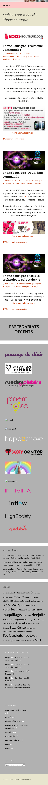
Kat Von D (23, 610)
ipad (13, 286)
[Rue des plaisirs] (23, 383)
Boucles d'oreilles (8, 597)
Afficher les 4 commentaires (16, 309)
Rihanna (20, 623)
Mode (7, 744)
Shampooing (8, 631)
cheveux (18, 597)
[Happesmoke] (24, 439)
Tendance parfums (25, 631)
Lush (35, 609)
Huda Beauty (11, 609)
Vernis (36, 636)
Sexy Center (18, 627)
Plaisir (7, 748)
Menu (5, 5)
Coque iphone (29, 597)
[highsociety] (18, 516)
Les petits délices (12, 740)
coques (22, 56)
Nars (29, 615)
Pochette (13, 623)
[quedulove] (18, 528)
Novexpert (8, 619)
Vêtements (23, 641)
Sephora (6, 628)
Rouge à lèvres (31, 623)
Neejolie (38, 614)
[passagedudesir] (24, 354)
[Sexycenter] (24, 452)
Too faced (10, 635)
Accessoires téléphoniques (32, 180)
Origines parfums (21, 620)
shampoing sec (31, 628)
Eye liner (40, 601)
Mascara (24, 615)
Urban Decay (25, 635)
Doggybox (19, 601)
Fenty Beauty (11, 605)
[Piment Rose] (17, 402)
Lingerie (30, 610)
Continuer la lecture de (24, 132)
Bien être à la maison (13, 721)
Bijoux (35, 592)
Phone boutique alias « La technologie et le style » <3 (22, 277)
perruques (31, 620)
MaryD (17, 59)
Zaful (37, 640)
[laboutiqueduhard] (18, 368)
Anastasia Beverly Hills (11, 593)
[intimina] (18, 490)
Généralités (10, 736)
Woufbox (30, 640)
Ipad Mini (29, 56)
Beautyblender (24, 593)
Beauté (8, 717)
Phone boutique (26, 183)
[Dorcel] (9, 420)
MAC (40, 609)
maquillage (12, 614)
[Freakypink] (10, 428)
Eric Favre (33, 601)
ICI (26, 196)
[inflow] (18, 503)
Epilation (25, 601)
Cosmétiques (9, 600)
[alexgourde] (11, 481)
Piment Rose (6, 623)
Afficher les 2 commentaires (16, 242)
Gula (33, 605)
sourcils (15, 631)
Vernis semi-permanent (11, 640)
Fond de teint (26, 605)
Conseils (8, 732)
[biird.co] (18, 467)
